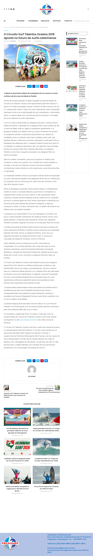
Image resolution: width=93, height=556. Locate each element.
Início (5, 27)
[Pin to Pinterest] (42, 86)
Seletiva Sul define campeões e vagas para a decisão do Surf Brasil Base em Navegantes (83, 131)
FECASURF (20, 21)
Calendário (33, 21)
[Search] (88, 9)
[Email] (13, 9)
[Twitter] (6, 9)
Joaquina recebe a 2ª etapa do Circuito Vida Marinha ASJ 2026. (46, 460)
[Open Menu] (4, 21)
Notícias (56, 21)
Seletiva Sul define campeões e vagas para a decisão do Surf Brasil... (17, 489)
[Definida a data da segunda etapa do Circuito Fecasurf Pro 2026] (17, 447)
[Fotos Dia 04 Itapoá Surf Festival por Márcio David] (46, 475)
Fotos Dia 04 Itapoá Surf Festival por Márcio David (46, 488)
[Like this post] (30, 86)
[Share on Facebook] (33, 86)
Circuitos (45, 21)
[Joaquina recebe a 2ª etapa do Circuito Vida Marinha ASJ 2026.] (46, 447)
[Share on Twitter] (38, 86)
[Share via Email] (46, 86)
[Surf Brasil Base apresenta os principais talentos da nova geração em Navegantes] (17, 417)
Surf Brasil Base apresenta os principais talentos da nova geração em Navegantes (17, 430)
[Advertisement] (79, 159)
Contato (68, 21)
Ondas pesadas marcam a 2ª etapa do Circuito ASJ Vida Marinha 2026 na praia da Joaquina (83, 69)
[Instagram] (9, 9)
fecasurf (13, 41)
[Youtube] (11, 9)
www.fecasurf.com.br (28, 320)
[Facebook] (4, 9)
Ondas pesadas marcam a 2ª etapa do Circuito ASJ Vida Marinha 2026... (46, 429)
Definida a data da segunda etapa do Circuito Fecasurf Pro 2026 (17, 460)
